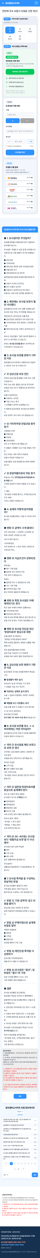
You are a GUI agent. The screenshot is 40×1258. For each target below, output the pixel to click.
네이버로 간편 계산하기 (20, 72)
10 (18, 1169)
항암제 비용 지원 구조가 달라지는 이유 (14, 1142)
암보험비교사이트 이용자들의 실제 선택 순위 (15, 1149)
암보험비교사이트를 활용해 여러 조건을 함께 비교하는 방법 (17, 1130)
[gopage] (23, 1168)
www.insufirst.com (14, 1252)
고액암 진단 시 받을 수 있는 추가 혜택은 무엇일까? (16, 1158)
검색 (34, 1175)
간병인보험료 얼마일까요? (10, 1134)
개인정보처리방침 (6, 1232)
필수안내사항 (16, 1232)
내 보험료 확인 (20, 152)
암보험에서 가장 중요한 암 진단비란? (13, 1125)
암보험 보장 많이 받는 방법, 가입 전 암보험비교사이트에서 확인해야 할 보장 (17, 1120)
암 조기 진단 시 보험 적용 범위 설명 (13, 1145)
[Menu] (36, 3)
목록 (20, 1096)
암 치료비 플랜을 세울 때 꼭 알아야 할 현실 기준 (16, 1153)
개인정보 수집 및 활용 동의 (14, 146)
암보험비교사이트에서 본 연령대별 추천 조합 (15, 1138)
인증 (31, 141)
